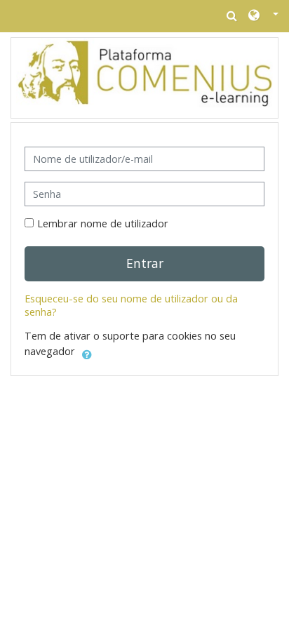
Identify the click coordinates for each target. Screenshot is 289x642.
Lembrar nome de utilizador (102, 223)
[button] (263, 16)
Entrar (144, 263)
